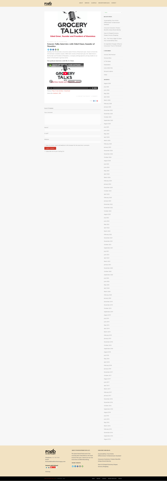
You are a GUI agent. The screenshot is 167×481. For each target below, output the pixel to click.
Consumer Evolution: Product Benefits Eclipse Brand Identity (112, 29)
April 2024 (106, 174)
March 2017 (107, 389)
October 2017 (107, 375)
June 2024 (106, 167)
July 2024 (106, 164)
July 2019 (106, 318)
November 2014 (108, 432)
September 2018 (108, 348)
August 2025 (107, 123)
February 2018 (108, 365)
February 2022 (108, 234)
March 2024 (107, 177)
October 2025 (107, 117)
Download (67, 91)
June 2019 (106, 321)
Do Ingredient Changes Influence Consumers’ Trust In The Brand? (113, 45)
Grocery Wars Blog (104, 3)
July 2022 (106, 217)
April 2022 (106, 228)
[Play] (49, 88)
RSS (60, 93)
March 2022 (107, 231)
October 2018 (107, 345)
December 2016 (108, 399)
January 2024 (107, 184)
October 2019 (107, 308)
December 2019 (108, 301)
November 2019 (108, 305)
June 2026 (106, 90)
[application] (72, 88)
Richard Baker (63, 41)
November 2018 (108, 342)
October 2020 (107, 271)
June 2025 (106, 130)
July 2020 (106, 278)
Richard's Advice (108, 71)
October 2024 (107, 157)
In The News (107, 61)
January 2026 (107, 107)
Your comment (48, 112)
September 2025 (108, 120)
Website (46, 139)
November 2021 (108, 241)
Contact (113, 3)
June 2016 (106, 419)
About (81, 3)
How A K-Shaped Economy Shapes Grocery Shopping (111, 34)
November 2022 (108, 207)
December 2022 (108, 204)
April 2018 (106, 362)
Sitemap (47, 471)
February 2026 (108, 103)
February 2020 (108, 295)
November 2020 (108, 268)
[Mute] (92, 88)
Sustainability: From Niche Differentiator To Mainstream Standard (112, 22)
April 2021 (106, 258)
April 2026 (106, 97)
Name (46, 127)
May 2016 (106, 422)
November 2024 (108, 154)
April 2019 (106, 328)
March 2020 (107, 291)
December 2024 (108, 150)
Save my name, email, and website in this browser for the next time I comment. (68, 145)
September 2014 (108, 436)
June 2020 (106, 281)
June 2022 (106, 221)
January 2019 (107, 338)
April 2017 (106, 385)
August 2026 (107, 83)
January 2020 (107, 298)
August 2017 (107, 379)
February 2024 (108, 180)
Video (105, 74)
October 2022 (107, 211)
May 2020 (106, 285)
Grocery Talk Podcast (84, 96)
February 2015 (108, 429)
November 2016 (108, 402)
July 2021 (106, 251)
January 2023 (107, 201)
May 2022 (106, 224)
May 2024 (106, 170)
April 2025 (106, 137)
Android (55, 93)
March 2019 (107, 332)
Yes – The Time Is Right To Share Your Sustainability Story (113, 39)
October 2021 (107, 244)
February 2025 (108, 144)
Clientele (93, 3)
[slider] (95, 88)
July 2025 (106, 127)
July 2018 (106, 355)
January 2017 (107, 395)
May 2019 (106, 325)
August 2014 (107, 439)
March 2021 (107, 261)
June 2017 (106, 382)
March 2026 (107, 100)
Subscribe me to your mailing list (55, 151)
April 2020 (106, 288)
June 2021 (106, 254)
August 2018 (107, 352)
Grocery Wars (107, 58)
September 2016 (108, 409)
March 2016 (107, 426)
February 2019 (108, 335)
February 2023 (108, 197)
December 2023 (108, 187)
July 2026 (106, 87)
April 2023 (106, 194)
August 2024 (107, 160)
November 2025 (108, 113)
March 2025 (107, 140)
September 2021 (108, 248)
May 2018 (106, 358)
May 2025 (106, 134)
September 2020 (108, 274)
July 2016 (106, 415)
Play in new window (57, 91)
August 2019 (107, 315)
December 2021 (108, 238)
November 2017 (108, 372)
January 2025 (107, 147)
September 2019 (108, 311)
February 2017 (108, 392)
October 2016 (107, 405)
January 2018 (107, 368)
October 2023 (107, 191)
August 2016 (107, 412)
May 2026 (106, 93)
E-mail (46, 133)
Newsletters (107, 64)
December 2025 (108, 110)
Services (87, 3)
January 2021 (107, 264)
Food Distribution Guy (49, 478)
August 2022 (107, 214)
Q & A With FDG (108, 68)
